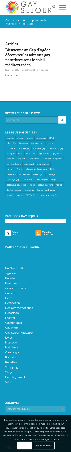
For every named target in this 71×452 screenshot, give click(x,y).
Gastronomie (13, 322)
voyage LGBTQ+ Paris (27, 195)
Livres (9, 337)
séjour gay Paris (45, 185)
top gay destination (46, 190)
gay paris (22, 159)
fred (46, 70)
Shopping (11, 367)
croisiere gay (24, 148)
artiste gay (41, 138)
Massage (11, 342)
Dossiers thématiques (19, 308)
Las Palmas (24, 174)
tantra (59, 185)
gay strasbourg (14, 164)
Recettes (11, 362)
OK (24, 445)
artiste (30, 138)
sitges (54, 179)
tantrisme (29, 190)
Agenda (10, 273)
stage (32, 185)
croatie (50, 143)
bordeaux (23, 143)
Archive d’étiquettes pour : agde (26, 20)
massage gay (13, 179)
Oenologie (12, 352)
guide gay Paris (14, 169)
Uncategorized (15, 377)
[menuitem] (52, 7)
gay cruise (44, 153)
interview (11, 174)
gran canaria (43, 164)
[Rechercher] (52, 7)
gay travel (29, 164)
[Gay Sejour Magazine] (29, 7)
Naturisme (11, 347)
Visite (8, 382)
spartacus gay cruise (16, 185)
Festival (10, 318)
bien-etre (11, 143)
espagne (11, 153)
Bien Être (11, 283)
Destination (32, 70)
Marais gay (38, 174)
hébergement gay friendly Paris (40, 169)
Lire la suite (11, 75)
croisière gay (39, 148)
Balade (10, 278)
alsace (20, 138)
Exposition (12, 313)
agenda (10, 138)
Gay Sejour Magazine (52, 159)
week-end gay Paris (50, 195)
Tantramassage (14, 190)
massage (51, 174)
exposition (31, 153)
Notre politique (44, 445)
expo (20, 153)
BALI (51, 138)
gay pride (34, 159)
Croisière (11, 293)
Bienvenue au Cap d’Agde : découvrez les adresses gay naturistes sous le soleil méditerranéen (27, 57)
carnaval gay (37, 143)
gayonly (10, 159)
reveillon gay (42, 179)
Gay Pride (11, 327)
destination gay (56, 148)
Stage (9, 372)
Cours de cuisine (16, 288)
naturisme (27, 179)
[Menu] (61, 7)
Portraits (10, 357)
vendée (10, 195)
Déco (8, 298)
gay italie (57, 153)
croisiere (11, 148)
